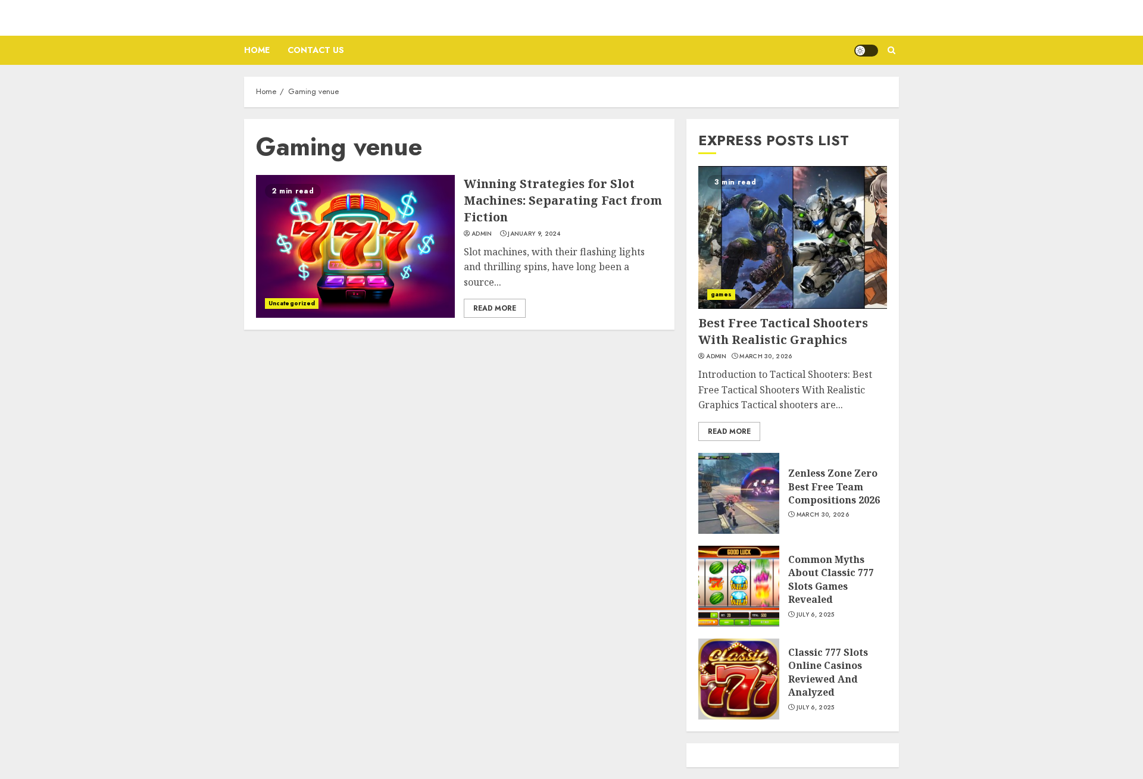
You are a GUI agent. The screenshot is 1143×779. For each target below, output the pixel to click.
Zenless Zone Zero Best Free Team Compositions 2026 (834, 486)
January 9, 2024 (534, 234)
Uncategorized (291, 303)
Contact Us (316, 50)
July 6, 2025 (816, 615)
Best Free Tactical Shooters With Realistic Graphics (783, 331)
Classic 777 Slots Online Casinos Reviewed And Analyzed (828, 672)
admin (481, 234)
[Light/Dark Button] (866, 51)
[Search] (891, 50)
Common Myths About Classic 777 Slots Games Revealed (831, 579)
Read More (494, 308)
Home (257, 50)
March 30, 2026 (765, 356)
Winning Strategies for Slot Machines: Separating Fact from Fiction (563, 200)
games (721, 294)
